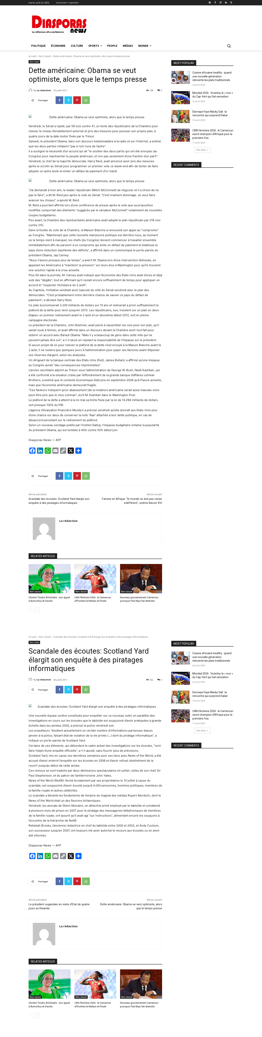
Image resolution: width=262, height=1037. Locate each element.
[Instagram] (220, 3)
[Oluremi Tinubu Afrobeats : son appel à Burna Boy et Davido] (50, 578)
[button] (228, 45)
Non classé (45, 56)
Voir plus (201, 149)
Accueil (32, 56)
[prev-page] (31, 610)
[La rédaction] (31, 90)
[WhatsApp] (86, 100)
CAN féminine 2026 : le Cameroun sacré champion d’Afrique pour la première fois (212, 134)
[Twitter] (231, 3)
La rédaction (44, 90)
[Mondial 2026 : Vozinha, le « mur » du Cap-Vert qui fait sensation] (180, 97)
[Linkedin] (226, 3)
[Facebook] (215, 3)
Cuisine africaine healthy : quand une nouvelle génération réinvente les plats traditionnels (212, 76)
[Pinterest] (77, 100)
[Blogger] (210, 3)
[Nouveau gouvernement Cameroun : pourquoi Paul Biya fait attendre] (141, 578)
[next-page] (37, 610)
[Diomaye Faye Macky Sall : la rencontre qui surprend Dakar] (180, 116)
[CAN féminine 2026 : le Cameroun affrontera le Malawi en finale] (95, 578)
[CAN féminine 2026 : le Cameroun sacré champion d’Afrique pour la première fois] (180, 135)
